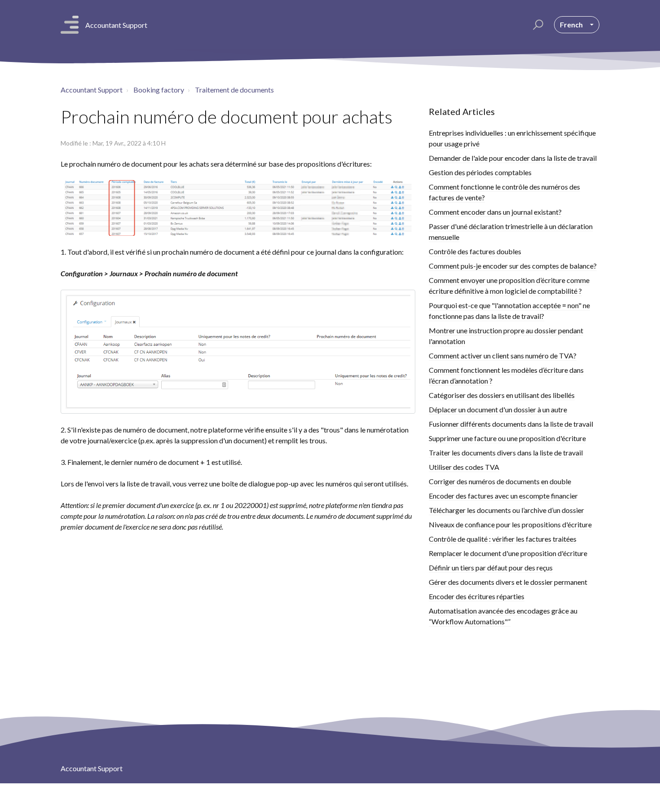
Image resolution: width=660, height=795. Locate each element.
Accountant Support (92, 89)
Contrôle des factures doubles (475, 251)
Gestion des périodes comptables (480, 172)
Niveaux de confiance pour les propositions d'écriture (510, 524)
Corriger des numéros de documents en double (500, 481)
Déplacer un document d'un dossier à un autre (498, 409)
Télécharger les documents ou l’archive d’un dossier (506, 510)
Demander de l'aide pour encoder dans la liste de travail (513, 158)
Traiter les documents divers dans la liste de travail (506, 452)
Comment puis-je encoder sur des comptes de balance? (513, 265)
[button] (536, 25)
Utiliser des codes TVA (464, 467)
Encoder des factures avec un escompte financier (503, 495)
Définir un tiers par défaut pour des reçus (491, 567)
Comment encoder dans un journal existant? (495, 212)
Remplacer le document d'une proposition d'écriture (508, 553)
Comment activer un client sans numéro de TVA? (502, 355)
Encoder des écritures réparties (476, 596)
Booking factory (158, 89)
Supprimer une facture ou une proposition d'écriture (507, 438)
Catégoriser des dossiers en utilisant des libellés (502, 395)
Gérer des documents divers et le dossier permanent (508, 582)
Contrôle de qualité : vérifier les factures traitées (502, 538)
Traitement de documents (234, 89)
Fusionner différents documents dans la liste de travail (511, 424)
